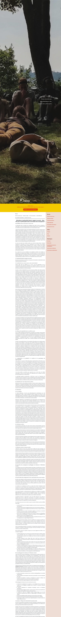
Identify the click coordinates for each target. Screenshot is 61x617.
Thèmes (48, 231)
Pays (48, 233)
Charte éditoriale (39, 215)
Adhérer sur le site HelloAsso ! (30, 209)
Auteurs (48, 235)
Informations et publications (52, 250)
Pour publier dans (19, 217)
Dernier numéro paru (18, 215)
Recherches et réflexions (51, 248)
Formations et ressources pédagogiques (51, 246)
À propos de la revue (27, 217)
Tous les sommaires (32, 215)
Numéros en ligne (25, 215)
